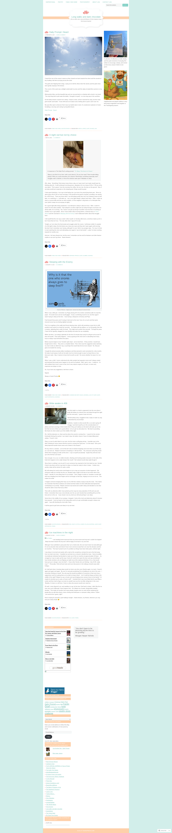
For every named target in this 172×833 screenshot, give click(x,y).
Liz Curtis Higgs (50, 660)
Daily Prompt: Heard (58, 32)
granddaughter (53, 707)
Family (66, 704)
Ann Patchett (49, 654)
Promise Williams (50, 635)
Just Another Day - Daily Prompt (61, 748)
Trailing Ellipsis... (50, 794)
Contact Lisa (107, 2)
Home (59, 707)
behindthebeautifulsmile (52, 772)
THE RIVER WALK (51, 804)
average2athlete (50, 802)
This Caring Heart (50, 813)
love (63, 706)
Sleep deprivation (50, 397)
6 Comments (59, 264)
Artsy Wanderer (50, 798)
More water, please (57, 753)
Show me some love (52, 695)
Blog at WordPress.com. (86, 830)
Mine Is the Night (49, 658)
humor (82, 524)
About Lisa (96, 2)
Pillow (87, 524)
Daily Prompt (50, 704)
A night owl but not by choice (62, 135)
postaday (48, 711)
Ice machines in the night (61, 532)
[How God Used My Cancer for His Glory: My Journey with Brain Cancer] (68, 635)
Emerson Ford (49, 647)
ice (70, 617)
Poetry (60, 2)
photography (59, 709)
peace (52, 709)
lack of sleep (92, 395)
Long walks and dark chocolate (86, 17)
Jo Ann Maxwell (50, 778)
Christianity (51, 702)
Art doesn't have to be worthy (53, 774)
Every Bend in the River (51, 645)
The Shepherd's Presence (52, 789)
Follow (48, 737)
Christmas (57, 702)
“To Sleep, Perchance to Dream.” (83, 171)
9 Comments (59, 406)
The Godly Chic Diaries (52, 770)
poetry (67, 709)
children (47, 702)
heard (84, 128)
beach (80, 128)
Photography (85, 2)
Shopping (91, 524)
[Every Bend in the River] (68, 649)
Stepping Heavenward (51, 638)
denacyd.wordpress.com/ (52, 783)
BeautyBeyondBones (51, 785)
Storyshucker (49, 806)
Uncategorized (65, 128)
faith (61, 704)
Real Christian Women (52, 761)
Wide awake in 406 (58, 403)
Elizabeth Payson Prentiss (52, 640)
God (47, 706)
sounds (92, 128)
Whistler (47, 652)
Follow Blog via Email (53, 721)
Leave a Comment (60, 34)
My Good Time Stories (52, 815)
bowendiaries (49, 811)
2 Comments (57, 137)
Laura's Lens (49, 791)
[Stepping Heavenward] (68, 642)
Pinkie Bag (49, 781)
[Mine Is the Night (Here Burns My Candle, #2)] (68, 663)
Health (74, 524)
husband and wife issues (76, 395)
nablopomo (47, 709)
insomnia (86, 395)
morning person (74, 255)
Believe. (48, 796)
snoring (90, 255)
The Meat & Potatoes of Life (53, 787)
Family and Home (71, 2)
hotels (78, 524)
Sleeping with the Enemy (67, 213)
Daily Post (64, 702)
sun (96, 128)
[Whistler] (68, 656)
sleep (87, 128)
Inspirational (50, 2)
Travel (53, 526)
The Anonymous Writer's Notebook (55, 776)
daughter (58, 704)
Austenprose (49, 800)
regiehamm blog (50, 764)
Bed (70, 524)
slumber (85, 255)
